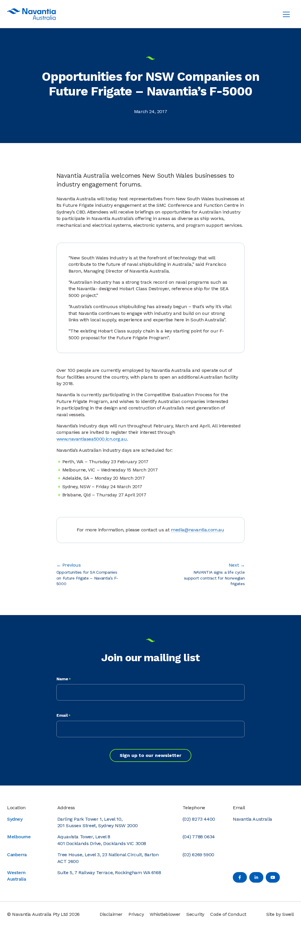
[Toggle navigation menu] (286, 14)
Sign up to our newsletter (150, 755)
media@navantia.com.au (197, 530)
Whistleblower (165, 914)
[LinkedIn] (256, 877)
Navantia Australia (252, 819)
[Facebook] (240, 877)
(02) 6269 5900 (198, 854)
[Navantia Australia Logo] (31, 14)
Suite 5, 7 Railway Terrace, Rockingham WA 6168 (109, 872)
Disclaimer (111, 914)
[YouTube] (273, 877)
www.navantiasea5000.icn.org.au (91, 439)
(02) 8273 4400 (199, 819)
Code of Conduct (228, 914)
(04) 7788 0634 (199, 836)
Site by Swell (280, 914)
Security (195, 914)
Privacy (136, 914)
